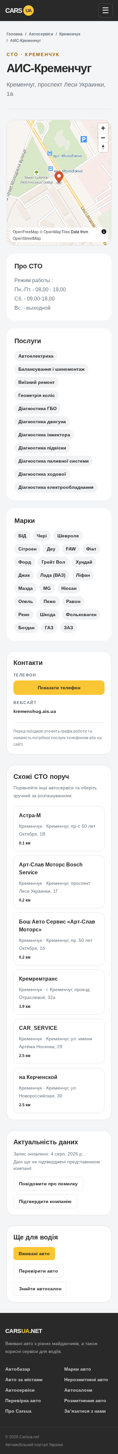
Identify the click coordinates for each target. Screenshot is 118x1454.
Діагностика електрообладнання (55, 487)
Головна (15, 34)
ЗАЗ (68, 627)
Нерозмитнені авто (86, 1379)
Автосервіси (41, 34)
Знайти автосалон (40, 1288)
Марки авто (77, 1369)
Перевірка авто (23, 1400)
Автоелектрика (35, 356)
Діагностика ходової (42, 474)
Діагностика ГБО (37, 408)
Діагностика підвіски (42, 447)
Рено (24, 614)
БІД (22, 535)
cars (18, 10)
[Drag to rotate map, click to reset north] (103, 147)
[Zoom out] (103, 137)
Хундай (84, 562)
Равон (73, 601)
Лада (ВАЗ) (53, 575)
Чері (42, 535)
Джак (24, 575)
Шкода (47, 614)
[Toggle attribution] (104, 232)
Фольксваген (81, 614)
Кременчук (69, 34)
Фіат (91, 548)
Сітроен (27, 548)
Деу (51, 548)
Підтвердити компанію (45, 1201)
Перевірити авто (38, 1271)
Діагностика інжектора (44, 434)
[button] (59, 178)
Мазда (25, 588)
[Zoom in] (103, 128)
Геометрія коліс (36, 395)
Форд (24, 562)
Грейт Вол (53, 562)
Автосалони (78, 1390)
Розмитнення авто (85, 1400)
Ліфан (83, 575)
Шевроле (68, 535)
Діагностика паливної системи (53, 461)
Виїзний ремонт (36, 382)
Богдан (26, 627)
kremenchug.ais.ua (34, 711)
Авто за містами (24, 1379)
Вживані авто (34, 1253)
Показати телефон (59, 687)
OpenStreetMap (27, 238)
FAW (71, 548)
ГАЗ (49, 627)
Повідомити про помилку (48, 1183)
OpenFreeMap (26, 231)
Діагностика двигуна (42, 421)
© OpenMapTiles (55, 231)
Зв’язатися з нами (85, 1411)
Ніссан (68, 588)
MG (47, 588)
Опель (25, 601)
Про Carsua (18, 1411)
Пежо (50, 601)
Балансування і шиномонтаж (51, 369)
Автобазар (17, 1369)
